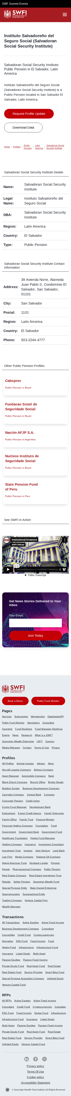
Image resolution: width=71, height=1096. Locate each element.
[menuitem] (8, 718)
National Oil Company (48, 856)
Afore (51, 763)
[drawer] (65, 14)
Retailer (6, 881)
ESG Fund (22, 941)
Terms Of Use (35, 1071)
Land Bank (59, 850)
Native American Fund (14, 863)
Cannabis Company (13, 794)
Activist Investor (25, 763)
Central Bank (34, 794)
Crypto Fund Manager (14, 807)
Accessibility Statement (35, 1082)
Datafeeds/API (56, 716)
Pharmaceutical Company (27, 869)
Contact (27, 747)
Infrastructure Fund (47, 947)
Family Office (9, 819)
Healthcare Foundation (15, 838)
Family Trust (26, 819)
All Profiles (8, 763)
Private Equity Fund (13, 966)
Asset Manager (10, 776)
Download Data (23, 127)
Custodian (60, 1006)
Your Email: (16, 615)
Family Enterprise (54, 813)
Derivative (7, 941)
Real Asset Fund (36, 966)
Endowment (8, 813)
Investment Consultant (51, 844)
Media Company (24, 856)
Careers (49, 741)
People (6, 869)
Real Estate (54, 966)
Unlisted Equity (55, 978)
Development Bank (40, 807)
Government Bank (29, 832)
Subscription (21, 716)
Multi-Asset (39, 953)
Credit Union (33, 800)
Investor (28, 850)
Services (7, 716)
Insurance (30, 844)
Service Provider (33, 972)
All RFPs (7, 1000)
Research (26, 735)
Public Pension (52, 869)
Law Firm (7, 856)
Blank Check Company (14, 782)
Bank (51, 776)
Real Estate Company (14, 875)
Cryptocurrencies (42, 1006)
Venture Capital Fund (14, 984)
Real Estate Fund (12, 972)
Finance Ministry (45, 819)
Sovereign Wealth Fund (46, 881)
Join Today (35, 635)
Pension (55, 863)
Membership (38, 716)
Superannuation (11, 894)
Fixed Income (37, 941)
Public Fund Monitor (13, 722)
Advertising (33, 722)
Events (6, 735)
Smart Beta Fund (54, 972)
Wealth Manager (11, 906)
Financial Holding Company (17, 825)
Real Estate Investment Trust (45, 875)
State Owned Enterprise (43, 888)
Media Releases (11, 747)
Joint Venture (42, 850)
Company (49, 794)
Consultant (48, 928)
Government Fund (52, 832)
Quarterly (7, 729)
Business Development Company (41, 788)
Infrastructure (26, 947)
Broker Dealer (56, 782)
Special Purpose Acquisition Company (23, 978)
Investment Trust (11, 850)
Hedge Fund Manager (42, 838)
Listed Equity (23, 953)
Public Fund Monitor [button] (48, 701)
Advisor (41, 763)
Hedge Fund (9, 947)
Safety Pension (21, 881)
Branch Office (37, 782)
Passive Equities (11, 959)
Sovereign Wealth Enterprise (18, 741)
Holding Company (12, 844)
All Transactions (11, 922)
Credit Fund (24, 935)
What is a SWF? (44, 735)
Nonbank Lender (38, 863)
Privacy (56, 747)
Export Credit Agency (29, 813)
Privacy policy (35, 1066)
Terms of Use (41, 747)
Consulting (48, 722)
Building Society (11, 788)
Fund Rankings (23, 729)
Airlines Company (43, 769)
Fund (54, 825)
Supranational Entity (34, 894)
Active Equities (31, 922)
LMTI (40, 741)
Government (9, 832)
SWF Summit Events (15, 3)
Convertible (8, 935)
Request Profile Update (29, 113)
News (15, 735)
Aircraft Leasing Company (16, 769)
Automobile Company (34, 776)
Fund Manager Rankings (49, 729)
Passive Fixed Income (35, 959)
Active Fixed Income (53, 922)
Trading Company (12, 900)
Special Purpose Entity (14, 888)
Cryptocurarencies (44, 935)
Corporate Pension (12, 800)
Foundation (42, 825)
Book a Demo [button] (15, 701)
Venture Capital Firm (36, 900)
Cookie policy (35, 1077)
